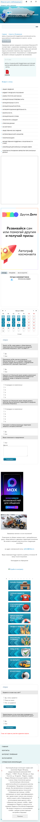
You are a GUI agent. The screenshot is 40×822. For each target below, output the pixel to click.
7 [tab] (24, 579)
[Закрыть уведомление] (37, 764)
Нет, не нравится (10, 703)
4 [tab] (15, 579)
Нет (6, 356)
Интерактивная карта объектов (13, 134)
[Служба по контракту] (19, 569)
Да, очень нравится (11, 698)
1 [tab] (6, 579)
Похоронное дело (8, 138)
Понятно (20, 816)
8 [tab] (27, 579)
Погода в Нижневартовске (19, 277)
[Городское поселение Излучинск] (20, 11)
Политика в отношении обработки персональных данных (19, 151)
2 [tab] (9, 579)
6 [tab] (21, 579)
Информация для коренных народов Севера (17, 147)
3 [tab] (12, 579)
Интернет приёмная (9, 754)
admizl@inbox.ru (29, 549)
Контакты (5, 750)
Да (6, 354)
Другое (5, 445)
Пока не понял (9, 700)
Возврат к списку (7, 82)
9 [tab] (30, 579)
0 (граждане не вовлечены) (13, 385)
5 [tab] (18, 579)
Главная (5, 746)
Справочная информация (11, 762)
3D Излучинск (7, 127)
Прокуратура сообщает (10, 120)
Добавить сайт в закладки (8, 5)
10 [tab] (33, 579)
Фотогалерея (7, 758)
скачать (7, 75)
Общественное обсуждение (12, 130)
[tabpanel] (19, 569)
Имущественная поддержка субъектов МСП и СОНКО (18, 142)
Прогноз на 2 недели (24, 278)
